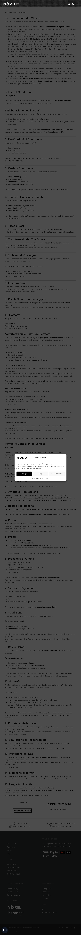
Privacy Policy (44, 478)
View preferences (56, 474)
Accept (24, 474)
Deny (40, 474)
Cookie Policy (35, 478)
